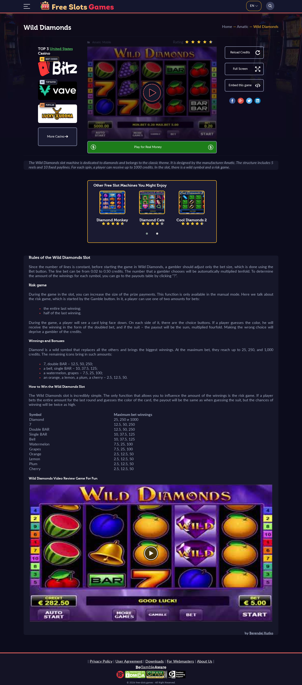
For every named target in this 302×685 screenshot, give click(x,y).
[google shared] (241, 101)
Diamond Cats (151, 220)
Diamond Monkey (112, 220)
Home (227, 27)
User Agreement (128, 661)
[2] (193, 42)
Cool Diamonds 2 (191, 220)
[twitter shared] (249, 101)
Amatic (242, 27)
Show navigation (27, 6)
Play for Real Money (148, 147)
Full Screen (240, 68)
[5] (210, 42)
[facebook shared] (232, 101)
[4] (204, 42)
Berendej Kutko (261, 633)
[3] (199, 42)
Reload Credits (240, 52)
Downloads (154, 661)
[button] (149, 233)
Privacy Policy (101, 661)
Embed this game (240, 85)
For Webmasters (180, 661)
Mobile (106, 42)
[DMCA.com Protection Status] (135, 677)
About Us (204, 661)
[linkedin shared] (258, 101)
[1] (187, 42)
